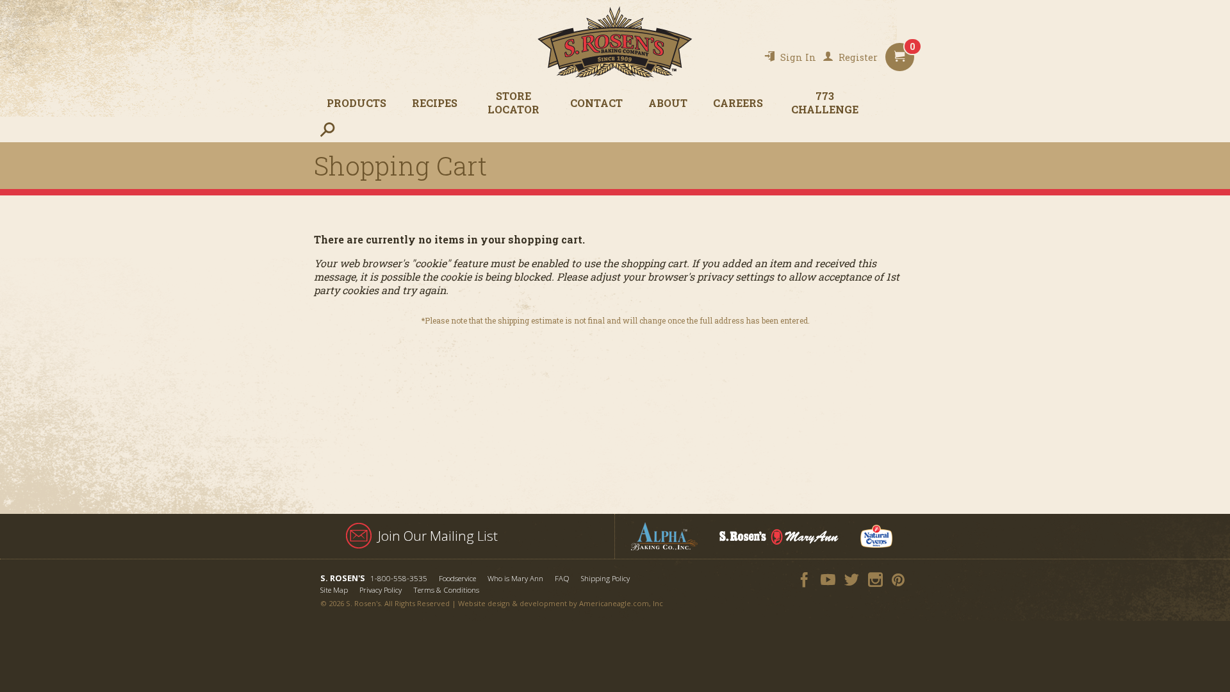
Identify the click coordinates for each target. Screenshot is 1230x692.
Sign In (798, 57)
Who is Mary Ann (515, 578)
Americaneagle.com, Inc (621, 603)
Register (858, 57)
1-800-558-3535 (398, 578)
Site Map (334, 590)
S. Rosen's (615, 42)
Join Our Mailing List (438, 536)
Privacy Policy (380, 590)
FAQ (562, 578)
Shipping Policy (605, 578)
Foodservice (457, 578)
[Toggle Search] (327, 129)
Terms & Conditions (446, 590)
